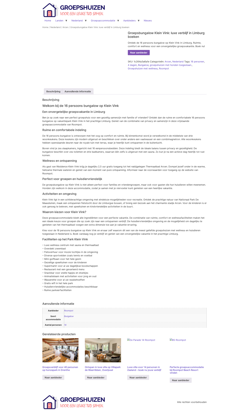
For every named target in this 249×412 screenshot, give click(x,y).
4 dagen (132, 65)
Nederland (77, 20)
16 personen (197, 61)
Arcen (65, 27)
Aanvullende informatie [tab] (78, 91)
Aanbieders (129, 20)
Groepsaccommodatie (103, 20)
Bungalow (143, 65)
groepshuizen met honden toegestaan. (171, 65)
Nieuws (148, 20)
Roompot (164, 68)
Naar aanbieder (138, 52)
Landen (59, 20)
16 (65, 325)
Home (48, 20)
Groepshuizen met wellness (143, 68)
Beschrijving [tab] (53, 91)
